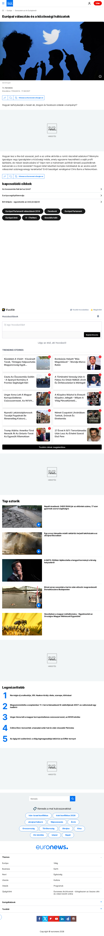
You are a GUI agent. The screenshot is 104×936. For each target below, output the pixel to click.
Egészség (58, 874)
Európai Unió (12, 218)
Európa (9, 10)
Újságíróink (7, 891)
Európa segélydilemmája (13, 195)
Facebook (52, 211)
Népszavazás (57, 822)
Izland (54, 835)
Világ (56, 863)
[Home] (3, 10)
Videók (5, 886)
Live (98, 3)
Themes (5, 857)
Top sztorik (11, 501)
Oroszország (28, 828)
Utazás (5, 880)
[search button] (72, 798)
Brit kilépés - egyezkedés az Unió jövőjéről (21, 202)
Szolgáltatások (8, 902)
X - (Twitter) (31, 218)
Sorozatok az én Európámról (25, 10)
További (5, 909)
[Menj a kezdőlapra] (9, 3)
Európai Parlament (73, 211)
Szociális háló (51, 218)
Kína (79, 828)
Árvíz (73, 822)
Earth (56, 869)
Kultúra (57, 880)
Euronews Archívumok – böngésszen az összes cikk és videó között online (77, 892)
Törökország (48, 828)
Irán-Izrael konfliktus (38, 815)
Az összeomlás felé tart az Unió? (16, 189)
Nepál (68, 835)
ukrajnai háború (35, 822)
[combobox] (52, 798)
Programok (58, 886)
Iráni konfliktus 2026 (65, 815)
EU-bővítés (38, 835)
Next (4, 874)
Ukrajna (65, 828)
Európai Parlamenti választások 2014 (23, 211)
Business (6, 869)
